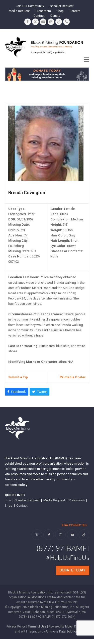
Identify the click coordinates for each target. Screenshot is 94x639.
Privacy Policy (16, 626)
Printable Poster (73, 377)
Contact (22, 505)
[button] (86, 60)
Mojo (68, 626)
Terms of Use (37, 626)
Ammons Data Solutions (62, 631)
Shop (9, 505)
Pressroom (77, 500)
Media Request (54, 500)
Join (8, 500)
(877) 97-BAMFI (62, 547)
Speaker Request (27, 500)
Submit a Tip (18, 377)
